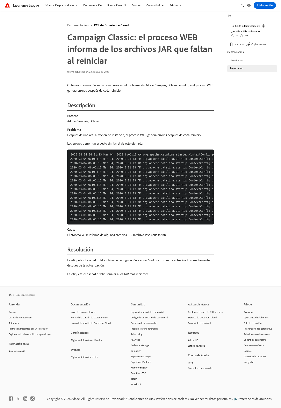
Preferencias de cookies (171, 399)
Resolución (236, 68)
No (246, 35)
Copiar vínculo (258, 44)
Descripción (236, 60)
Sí (237, 35)
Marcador (239, 44)
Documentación (78, 25)
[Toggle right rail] (229, 16)
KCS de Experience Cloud (111, 25)
